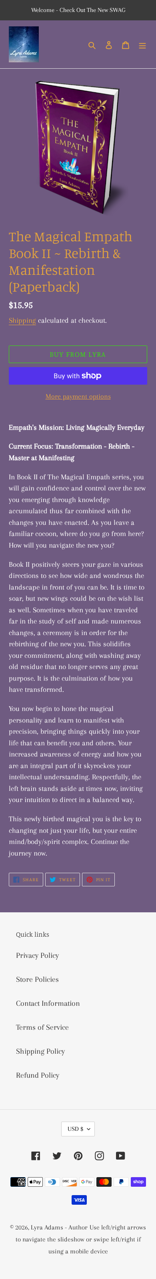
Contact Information (48, 1003)
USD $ (75, 1128)
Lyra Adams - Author (59, 1227)
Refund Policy (37, 1075)
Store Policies (37, 979)
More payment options (78, 396)
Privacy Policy (37, 955)
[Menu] (142, 44)
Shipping (22, 320)
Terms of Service (42, 1027)
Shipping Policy (40, 1051)
